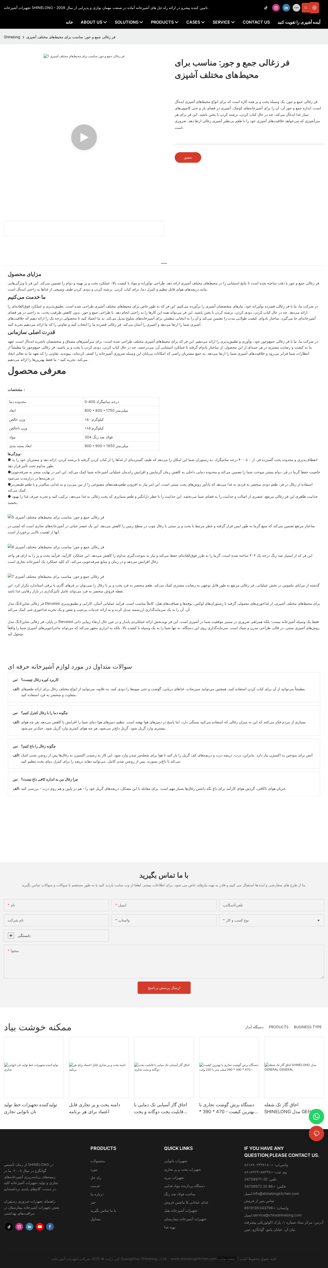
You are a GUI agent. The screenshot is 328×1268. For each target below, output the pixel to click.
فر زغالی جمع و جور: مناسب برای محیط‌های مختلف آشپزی (71, 37)
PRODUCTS (279, 1027)
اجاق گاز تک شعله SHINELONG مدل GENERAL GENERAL (293, 1108)
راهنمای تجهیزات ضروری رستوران (29, 1201)
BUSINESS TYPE (308, 1027)
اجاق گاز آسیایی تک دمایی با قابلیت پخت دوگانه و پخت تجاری (160, 1108)
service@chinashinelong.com (277, 1215)
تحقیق (188, 157)
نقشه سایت (227, 1258)
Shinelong (12, 37)
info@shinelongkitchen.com (276, 1193)
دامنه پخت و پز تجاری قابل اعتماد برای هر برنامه (94, 1108)
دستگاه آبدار (254, 1027)
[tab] (164, 261)
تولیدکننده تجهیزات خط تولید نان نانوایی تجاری (30, 1108)
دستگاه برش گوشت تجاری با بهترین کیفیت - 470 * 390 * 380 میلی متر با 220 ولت (226, 1108)
